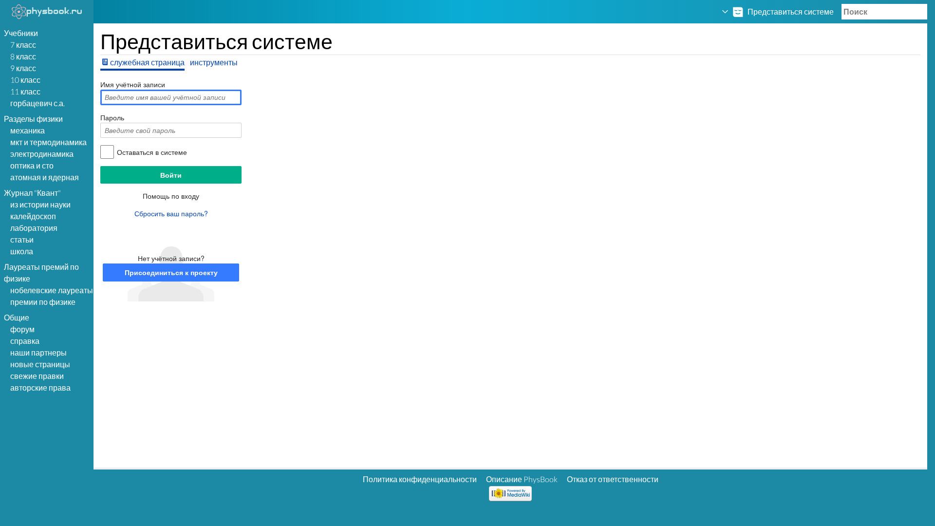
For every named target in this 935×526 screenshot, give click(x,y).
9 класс (23, 68)
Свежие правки (37, 375)
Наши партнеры (38, 352)
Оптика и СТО (32, 165)
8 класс (23, 56)
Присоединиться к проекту (171, 272)
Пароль (112, 117)
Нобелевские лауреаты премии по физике (51, 295)
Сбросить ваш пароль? (171, 213)
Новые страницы (40, 364)
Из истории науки (40, 204)
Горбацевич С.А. (37, 103)
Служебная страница (147, 62)
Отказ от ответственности (612, 479)
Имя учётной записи (132, 84)
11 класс (25, 91)
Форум (22, 329)
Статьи (22, 239)
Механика (27, 130)
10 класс (25, 79)
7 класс (23, 44)
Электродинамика (42, 153)
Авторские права (40, 387)
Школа (21, 251)
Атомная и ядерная (44, 177)
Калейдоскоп (33, 216)
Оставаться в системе (152, 152)
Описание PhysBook (522, 479)
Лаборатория (33, 227)
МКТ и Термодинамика (48, 142)
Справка (24, 340)
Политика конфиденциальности (420, 479)
